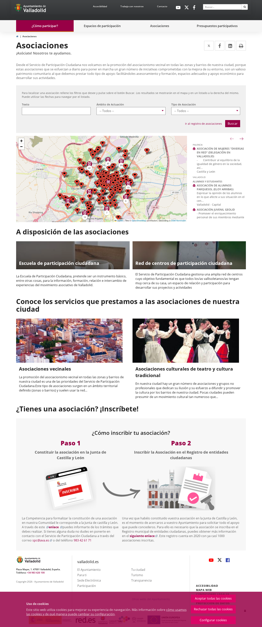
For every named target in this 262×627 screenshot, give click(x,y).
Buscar (233, 123)
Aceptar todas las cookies (213, 598)
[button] (111, 190)
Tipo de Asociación (183, 104)
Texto (25, 104)
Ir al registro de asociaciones (203, 123)
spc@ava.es (42, 540)
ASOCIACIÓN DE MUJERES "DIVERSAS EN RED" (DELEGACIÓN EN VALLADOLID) (220, 152)
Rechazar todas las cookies (213, 609)
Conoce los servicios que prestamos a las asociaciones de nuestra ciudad (128, 305)
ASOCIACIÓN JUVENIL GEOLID (216, 209)
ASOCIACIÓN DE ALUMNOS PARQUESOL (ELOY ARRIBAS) (215, 187)
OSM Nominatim (178, 220)
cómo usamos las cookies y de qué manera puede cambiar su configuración (106, 612)
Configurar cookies (213, 620)
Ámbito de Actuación (110, 104)
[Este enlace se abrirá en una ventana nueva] (70, 488)
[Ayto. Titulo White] (34, 8)
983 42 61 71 (82, 540)
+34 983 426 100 (36, 572)
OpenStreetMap (139, 220)
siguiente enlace (144, 536)
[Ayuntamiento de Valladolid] (18, 8)
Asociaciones (29, 36)
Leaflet (119, 220)
